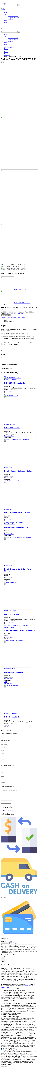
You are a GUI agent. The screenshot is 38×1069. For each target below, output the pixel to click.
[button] (3, 3)
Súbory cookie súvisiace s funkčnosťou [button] (12, 989)
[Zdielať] (5, 1066)
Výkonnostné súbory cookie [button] (8, 1000)
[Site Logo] (3, 8)
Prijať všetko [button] (10, 954)
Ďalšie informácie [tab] (9, 321)
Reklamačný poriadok (6, 793)
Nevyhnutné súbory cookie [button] (8, 1048)
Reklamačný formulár (6, 803)
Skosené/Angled (12, 610)
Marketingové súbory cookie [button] (9, 1014)
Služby (6, 14)
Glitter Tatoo (4, 747)
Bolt (8, 313)
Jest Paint (20, 313)
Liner (11, 313)
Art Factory (7, 627)
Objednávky (4, 779)
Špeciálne (10, 467)
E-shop (6, 12)
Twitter (9, 317)
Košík (6, 49)
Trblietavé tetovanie (13, 17)
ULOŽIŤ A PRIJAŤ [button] (6, 1064)
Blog (5, 22)
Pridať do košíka (5, 315)
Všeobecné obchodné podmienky (9, 790)
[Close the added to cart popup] (16, 943)
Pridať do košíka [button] (9, 391)
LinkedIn (13, 317)
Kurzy (6, 20)
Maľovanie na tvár (13, 16)
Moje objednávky (9, 47)
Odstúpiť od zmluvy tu (6, 800)
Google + (19, 317)
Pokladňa (12, 943)
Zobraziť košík (5, 943)
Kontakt (3, 782)
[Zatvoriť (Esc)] (6, 1066)
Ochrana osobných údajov (7, 796)
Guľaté (9, 424)
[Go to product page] (20, 452)
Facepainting (4, 744)
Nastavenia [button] (4, 954)
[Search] (18, 5)
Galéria (2, 759)
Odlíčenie (10, 19)
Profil (2, 773)
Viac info (6, 725)
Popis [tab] (5, 320)
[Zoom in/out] (1, 1066)
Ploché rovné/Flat (12, 379)
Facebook (3, 317)
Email (23, 317)
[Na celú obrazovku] (3, 1066)
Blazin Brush (8, 524)
